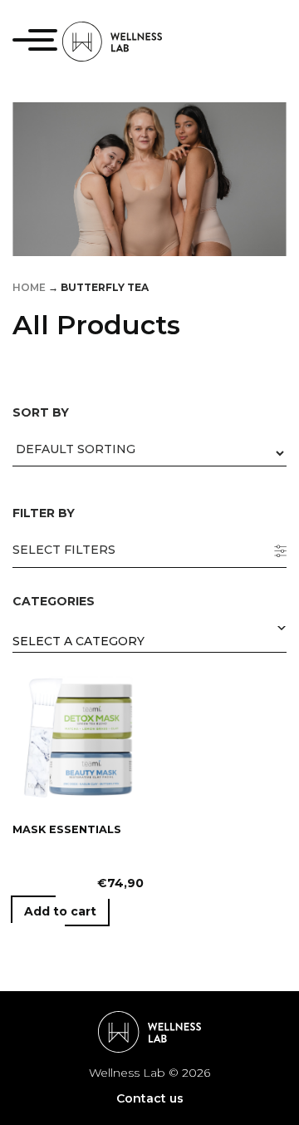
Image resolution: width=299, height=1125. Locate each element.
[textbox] (149, 642)
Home (29, 287)
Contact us (150, 1098)
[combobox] (149, 641)
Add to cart (60, 911)
